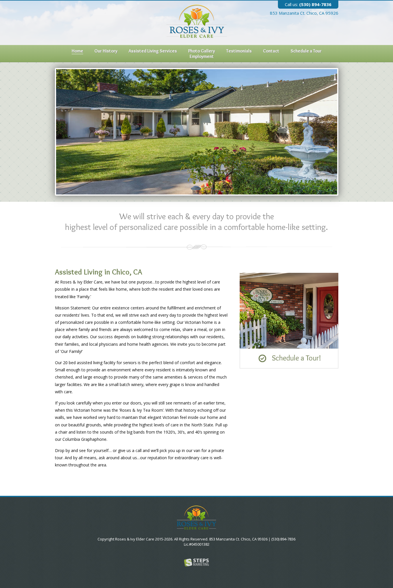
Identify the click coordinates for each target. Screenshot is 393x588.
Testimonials (239, 51)
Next (333, 130)
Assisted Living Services (153, 51)
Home (77, 51)
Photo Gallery (201, 51)
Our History (105, 51)
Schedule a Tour (306, 51)
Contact (271, 51)
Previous (60, 130)
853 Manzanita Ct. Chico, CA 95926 (304, 13)
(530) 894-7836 (308, 4)
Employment (202, 56)
